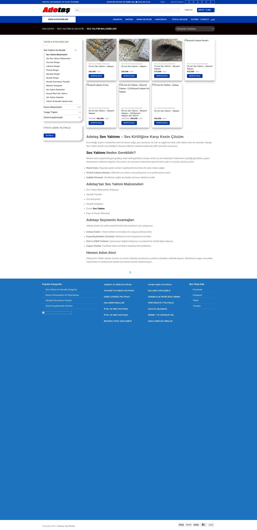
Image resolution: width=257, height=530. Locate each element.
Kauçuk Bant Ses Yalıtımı (56, 93)
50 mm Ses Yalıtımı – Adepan (166, 111)
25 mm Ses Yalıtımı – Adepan (133, 66)
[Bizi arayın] (208, 2)
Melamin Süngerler (54, 85)
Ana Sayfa (48, 29)
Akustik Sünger (52, 78)
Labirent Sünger (53, 66)
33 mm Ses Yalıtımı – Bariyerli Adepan (199, 67)
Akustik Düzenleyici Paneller (58, 82)
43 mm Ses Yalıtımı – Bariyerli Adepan (101, 112)
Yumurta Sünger (53, 62)
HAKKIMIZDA (161, 19)
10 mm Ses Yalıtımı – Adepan (101, 66)
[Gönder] (177, 10)
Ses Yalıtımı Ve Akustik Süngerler (61, 289)
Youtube (197, 306)
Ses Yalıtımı (110, 137)
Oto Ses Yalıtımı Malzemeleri (58, 58)
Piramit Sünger (52, 70)
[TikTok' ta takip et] (196, 2)
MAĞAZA (129, 19)
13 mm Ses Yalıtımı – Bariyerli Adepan (167, 67)
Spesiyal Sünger (53, 74)
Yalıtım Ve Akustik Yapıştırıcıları (59, 101)
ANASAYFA (117, 19)
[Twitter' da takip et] (200, 2)
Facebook (197, 289)
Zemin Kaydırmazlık (53, 117)
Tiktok (195, 300)
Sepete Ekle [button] (96, 76)
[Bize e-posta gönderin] (204, 2)
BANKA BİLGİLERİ (144, 19)
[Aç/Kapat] (79, 50)
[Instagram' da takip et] (191, 2)
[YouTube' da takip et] (213, 2)
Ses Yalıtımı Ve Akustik (70, 29)
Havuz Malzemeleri (53, 107)
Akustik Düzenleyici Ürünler (59, 300)
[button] (189, 10)
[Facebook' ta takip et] (187, 2)
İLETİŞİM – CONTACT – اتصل (203, 19)
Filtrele (49, 135)
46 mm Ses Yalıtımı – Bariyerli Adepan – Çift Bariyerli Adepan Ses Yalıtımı (134, 113)
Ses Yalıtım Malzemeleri (56, 54)
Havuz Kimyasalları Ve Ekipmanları (62, 295)
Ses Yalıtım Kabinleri (55, 97)
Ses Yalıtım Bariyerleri (55, 89)
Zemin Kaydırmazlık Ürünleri (59, 306)
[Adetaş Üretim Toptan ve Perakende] (56, 10)
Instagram (197, 295)
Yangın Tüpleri (51, 112)
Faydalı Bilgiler (180, 19)
